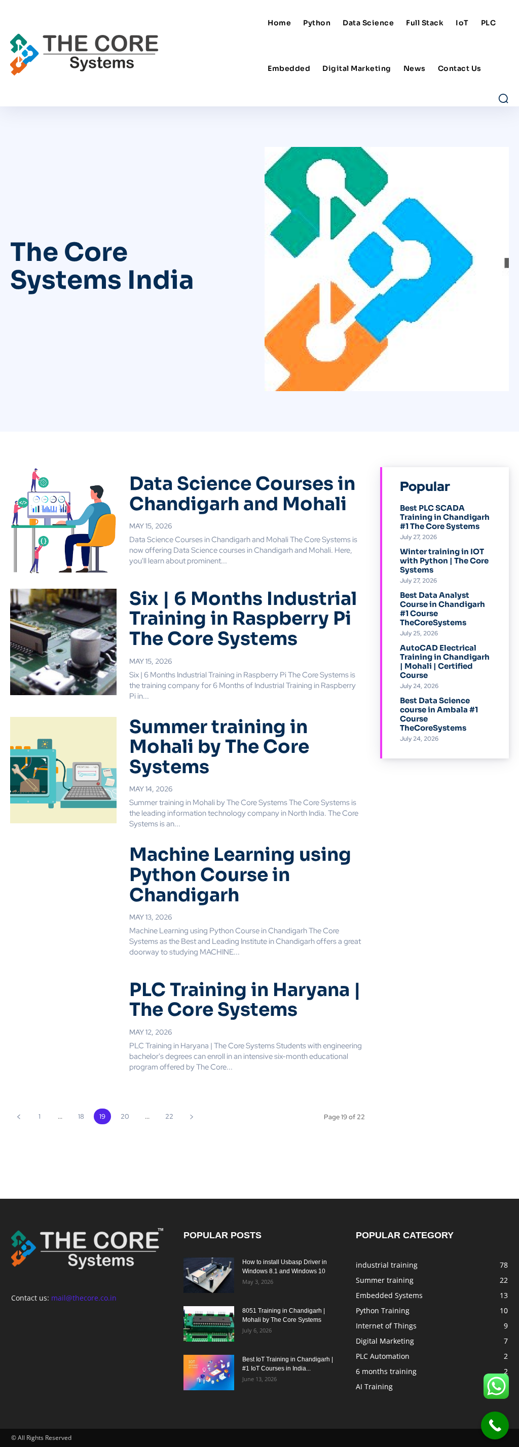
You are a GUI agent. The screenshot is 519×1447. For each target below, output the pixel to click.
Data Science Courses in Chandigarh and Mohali (242, 493)
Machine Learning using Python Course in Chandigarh (240, 874)
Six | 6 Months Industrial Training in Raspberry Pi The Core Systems (243, 618)
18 (81, 1116)
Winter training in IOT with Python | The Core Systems (444, 561)
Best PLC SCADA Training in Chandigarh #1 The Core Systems (445, 517)
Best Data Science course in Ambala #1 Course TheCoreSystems (439, 714)
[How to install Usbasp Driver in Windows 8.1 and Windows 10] (208, 1275)
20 (125, 1116)
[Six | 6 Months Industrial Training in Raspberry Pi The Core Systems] (63, 642)
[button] (503, 98)
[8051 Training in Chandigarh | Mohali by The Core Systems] (208, 1324)
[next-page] (191, 1116)
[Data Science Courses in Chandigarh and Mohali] (63, 520)
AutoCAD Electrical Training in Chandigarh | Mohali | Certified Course (445, 661)
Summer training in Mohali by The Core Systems (219, 746)
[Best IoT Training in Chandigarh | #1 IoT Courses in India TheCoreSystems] (208, 1372)
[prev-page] (18, 1116)
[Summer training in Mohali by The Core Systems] (63, 770)
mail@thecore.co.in (84, 1298)
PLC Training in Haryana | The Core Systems (245, 999)
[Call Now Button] (495, 1425)
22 (169, 1116)
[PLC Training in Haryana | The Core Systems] (63, 1026)
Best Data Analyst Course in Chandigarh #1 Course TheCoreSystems (442, 608)
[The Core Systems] (135, 53)
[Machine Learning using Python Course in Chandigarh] (63, 898)
